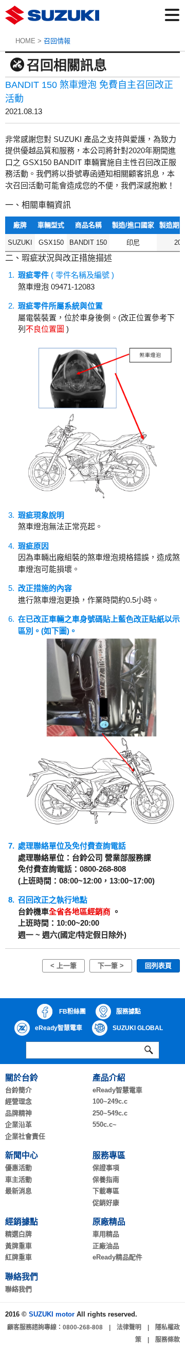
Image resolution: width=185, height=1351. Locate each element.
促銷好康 (105, 1202)
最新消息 (18, 1191)
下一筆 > (111, 965)
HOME (25, 41)
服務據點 (128, 1011)
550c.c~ (104, 1124)
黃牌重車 (18, 1246)
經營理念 (18, 1101)
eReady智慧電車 (58, 1028)
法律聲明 (129, 1327)
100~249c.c (109, 1101)
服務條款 (167, 1339)
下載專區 (105, 1191)
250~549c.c (109, 1113)
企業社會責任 (25, 1136)
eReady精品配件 (117, 1257)
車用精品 (105, 1234)
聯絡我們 (18, 1289)
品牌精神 (18, 1113)
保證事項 (105, 1168)
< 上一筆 (63, 965)
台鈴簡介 (18, 1090)
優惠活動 (18, 1168)
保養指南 (105, 1179)
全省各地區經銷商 (79, 911)
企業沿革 (18, 1124)
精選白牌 (18, 1234)
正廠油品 (105, 1246)
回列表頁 (158, 965)
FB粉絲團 (72, 1011)
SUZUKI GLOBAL (138, 1028)
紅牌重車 (18, 1257)
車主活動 (18, 1179)
